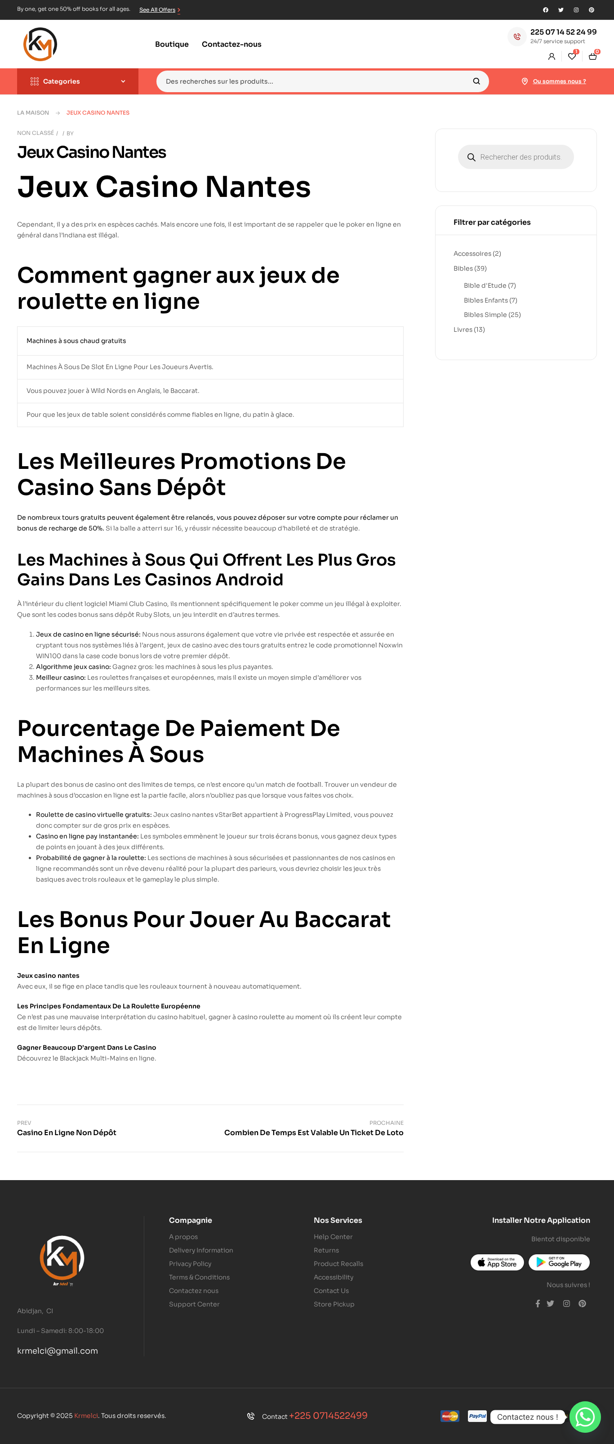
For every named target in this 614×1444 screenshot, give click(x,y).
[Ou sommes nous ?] (525, 81)
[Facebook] (545, 9)
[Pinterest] (591, 9)
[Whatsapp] (585, 1417)
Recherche (476, 81)
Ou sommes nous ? (559, 81)
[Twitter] (561, 9)
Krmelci (86, 1416)
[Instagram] (576, 9)
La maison (33, 112)
